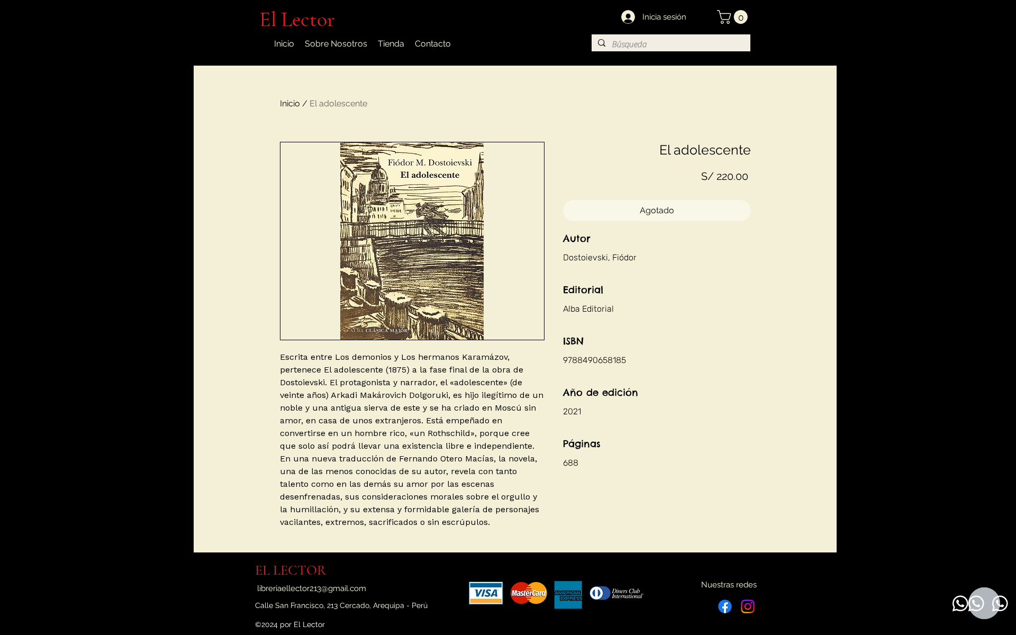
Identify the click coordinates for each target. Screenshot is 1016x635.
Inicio (290, 103)
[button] (734, 17)
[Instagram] (748, 606)
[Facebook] (725, 606)
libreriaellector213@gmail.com (311, 588)
